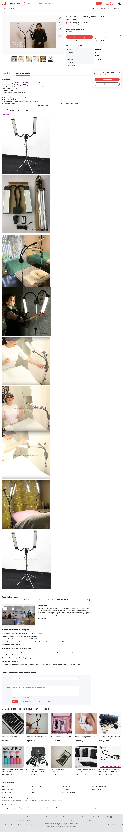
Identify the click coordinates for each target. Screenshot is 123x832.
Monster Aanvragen (108, 41)
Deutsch (46, 820)
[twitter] (111, 816)
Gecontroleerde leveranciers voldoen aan (81, 816)
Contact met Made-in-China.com (53, 816)
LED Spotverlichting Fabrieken (38, 808)
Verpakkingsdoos (6, 792)
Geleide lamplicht (54, 808)
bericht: (9, 687)
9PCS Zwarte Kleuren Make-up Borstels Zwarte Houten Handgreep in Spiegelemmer (109, 737)
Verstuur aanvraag (79, 37)
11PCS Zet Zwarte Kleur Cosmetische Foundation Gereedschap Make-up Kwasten (35, 771)
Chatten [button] (109, 37)
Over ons (13, 816)
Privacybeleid (41, 816)
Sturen (15, 701)
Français (34, 820)
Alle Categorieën (8, 8)
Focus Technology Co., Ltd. (59, 823)
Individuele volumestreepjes (98, 786)
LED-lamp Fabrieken (8, 808)
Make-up (34, 792)
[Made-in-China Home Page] (11, 3)
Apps (108, 8)
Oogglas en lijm (35, 789)
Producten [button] (29, 3)
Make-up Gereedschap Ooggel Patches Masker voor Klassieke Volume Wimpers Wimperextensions (85, 737)
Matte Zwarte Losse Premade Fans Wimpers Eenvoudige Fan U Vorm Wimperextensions (11, 737)
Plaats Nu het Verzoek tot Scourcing (44, 701)
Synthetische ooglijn (96, 789)
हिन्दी (90, 820)
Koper (92, 8)
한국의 (72, 820)
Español (40, 820)
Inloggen (119, 4)
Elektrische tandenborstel (68, 792)
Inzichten (94, 816)
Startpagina (5, 12)
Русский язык (66, 820)
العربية (77, 820)
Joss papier (5, 786)
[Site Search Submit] (99, 3)
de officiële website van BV (46, 600)
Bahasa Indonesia (116, 820)
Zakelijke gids (101, 816)
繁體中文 (22, 820)
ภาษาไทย (95, 820)
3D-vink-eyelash (66, 786)
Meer (3, 811)
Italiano (58, 820)
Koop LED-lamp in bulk (105, 808)
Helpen (101, 8)
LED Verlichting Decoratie (27, 12)
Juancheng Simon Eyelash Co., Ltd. (79, 22)
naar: (9, 683)
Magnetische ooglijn (67, 789)
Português (52, 820)
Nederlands (84, 820)
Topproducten (66, 816)
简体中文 (16, 820)
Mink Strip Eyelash (36, 786)
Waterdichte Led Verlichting (88, 808)
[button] (94, 3)
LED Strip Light (40, 12)
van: (10, 679)
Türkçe (101, 820)
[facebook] (107, 816)
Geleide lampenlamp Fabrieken (70, 808)
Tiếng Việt (107, 820)
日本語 (28, 820)
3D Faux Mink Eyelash (7, 789)
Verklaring (20, 816)
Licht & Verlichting (14, 12)
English (10, 820)
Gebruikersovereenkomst (30, 816)
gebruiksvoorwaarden (71, 826)
